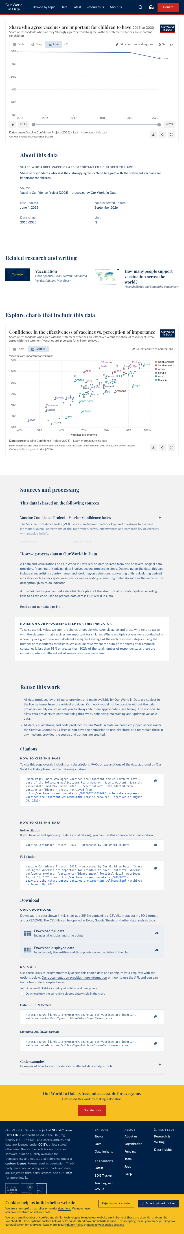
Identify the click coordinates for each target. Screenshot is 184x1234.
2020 (169, 124)
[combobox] (140, 7)
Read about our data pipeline (40, 606)
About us (131, 1136)
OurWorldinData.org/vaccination (26, 136)
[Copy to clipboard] (151, 781)
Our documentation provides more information (74, 977)
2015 (23, 124)
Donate (168, 7)
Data (64, 7)
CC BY (49, 136)
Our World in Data (13, 7)
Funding (130, 1151)
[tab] (19, 44)
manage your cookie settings (105, 1224)
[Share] (162, 134)
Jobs (128, 1166)
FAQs (68, 1173)
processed (78, 192)
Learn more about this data (90, 132)
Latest (77, 7)
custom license (15, 1163)
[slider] (33, 124)
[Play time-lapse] (12, 124)
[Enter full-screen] (171, 134)
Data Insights (104, 1151)
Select (154, 349)
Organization (133, 1144)
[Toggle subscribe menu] (151, 7)
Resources (93, 7)
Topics (99, 1136)
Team (128, 1159)
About (114, 7)
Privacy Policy (74, 1224)
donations (64, 1208)
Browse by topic (44, 7)
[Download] (153, 134)
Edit (136, 44)
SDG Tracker (103, 1175)
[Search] (140, 7)
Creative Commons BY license (49, 730)
